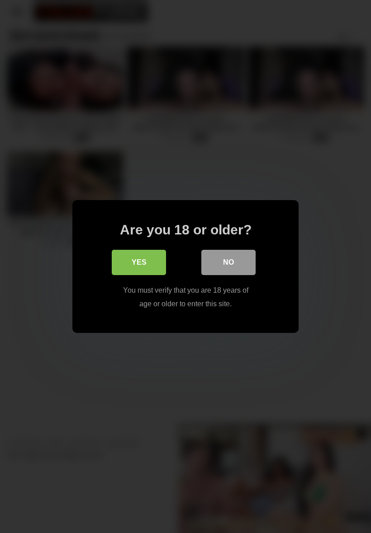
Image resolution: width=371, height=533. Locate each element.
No (228, 262)
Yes (139, 262)
